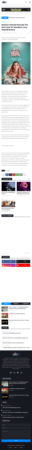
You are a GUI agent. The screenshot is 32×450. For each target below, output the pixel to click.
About (15, 447)
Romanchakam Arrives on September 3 (8, 209)
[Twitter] (10, 174)
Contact (21, 447)
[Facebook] (7, 174)
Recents (16, 303)
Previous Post (5, 253)
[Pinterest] (14, 174)
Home (3, 22)
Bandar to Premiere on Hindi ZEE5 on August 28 (23, 193)
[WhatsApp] (17, 174)
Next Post (27, 253)
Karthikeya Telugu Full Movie (17, 17)
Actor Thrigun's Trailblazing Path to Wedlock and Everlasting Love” (19, 307)
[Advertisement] (16, 285)
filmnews (8, 22)
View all (28, 179)
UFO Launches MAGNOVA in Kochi (8, 193)
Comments (26, 303)
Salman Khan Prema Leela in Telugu (19, 320)
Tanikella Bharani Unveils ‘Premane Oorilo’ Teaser (16, 347)
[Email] (21, 174)
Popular (6, 303)
